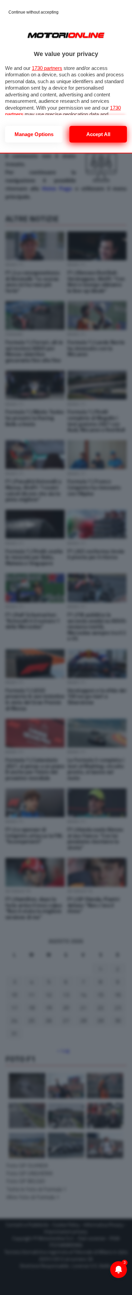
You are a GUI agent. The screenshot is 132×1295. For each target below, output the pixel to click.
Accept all (98, 134)
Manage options (34, 134)
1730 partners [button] (47, 68)
